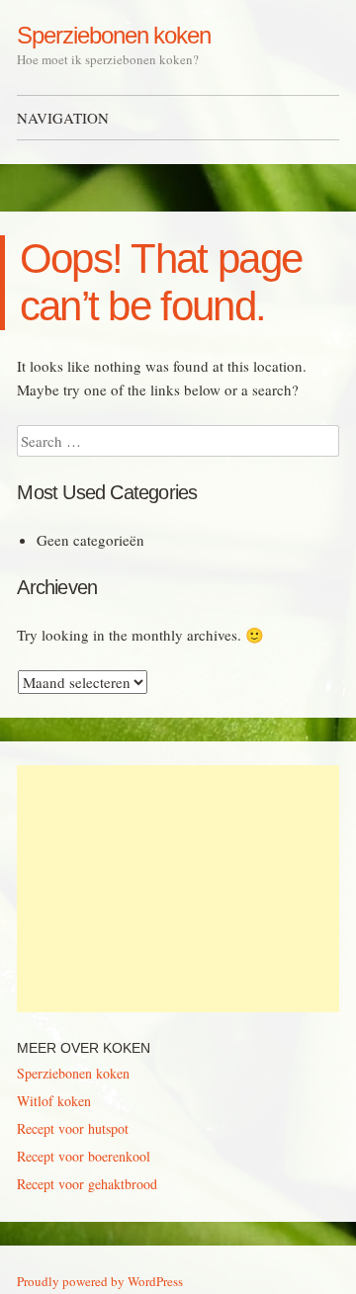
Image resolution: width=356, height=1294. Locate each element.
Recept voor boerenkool (83, 1156)
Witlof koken (54, 1100)
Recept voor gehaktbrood (87, 1183)
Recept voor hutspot (73, 1128)
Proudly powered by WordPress (100, 1281)
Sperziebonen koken (114, 35)
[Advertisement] (177, 888)
